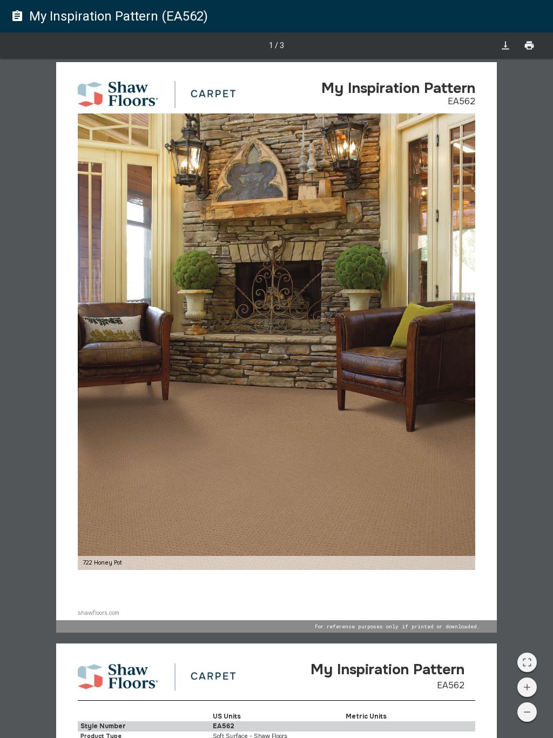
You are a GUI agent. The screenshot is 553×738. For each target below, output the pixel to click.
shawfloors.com (98, 612)
